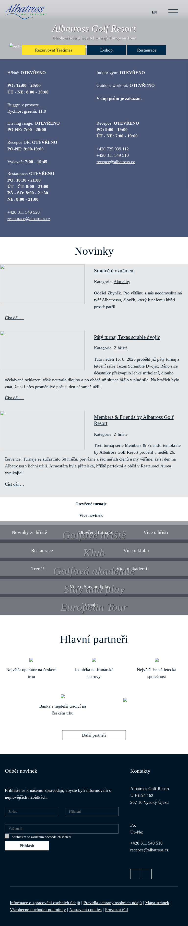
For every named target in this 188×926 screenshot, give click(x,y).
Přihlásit (27, 845)
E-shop (106, 50)
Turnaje (90, 604)
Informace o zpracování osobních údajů (45, 902)
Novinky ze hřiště (29, 532)
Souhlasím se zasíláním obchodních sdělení (41, 837)
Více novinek (91, 516)
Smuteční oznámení (114, 271)
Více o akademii (132, 568)
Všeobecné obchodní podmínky (38, 909)
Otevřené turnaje (91, 504)
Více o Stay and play (90, 586)
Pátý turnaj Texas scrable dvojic (127, 337)
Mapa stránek (157, 902)
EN (154, 12)
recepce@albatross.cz (115, 161)
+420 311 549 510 (146, 843)
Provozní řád (116, 909)
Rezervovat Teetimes (53, 50)
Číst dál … (14, 317)
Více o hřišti (155, 532)
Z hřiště (121, 347)
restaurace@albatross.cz (28, 218)
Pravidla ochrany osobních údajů (112, 902)
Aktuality (122, 281)
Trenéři (38, 568)
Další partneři (94, 735)
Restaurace (146, 50)
